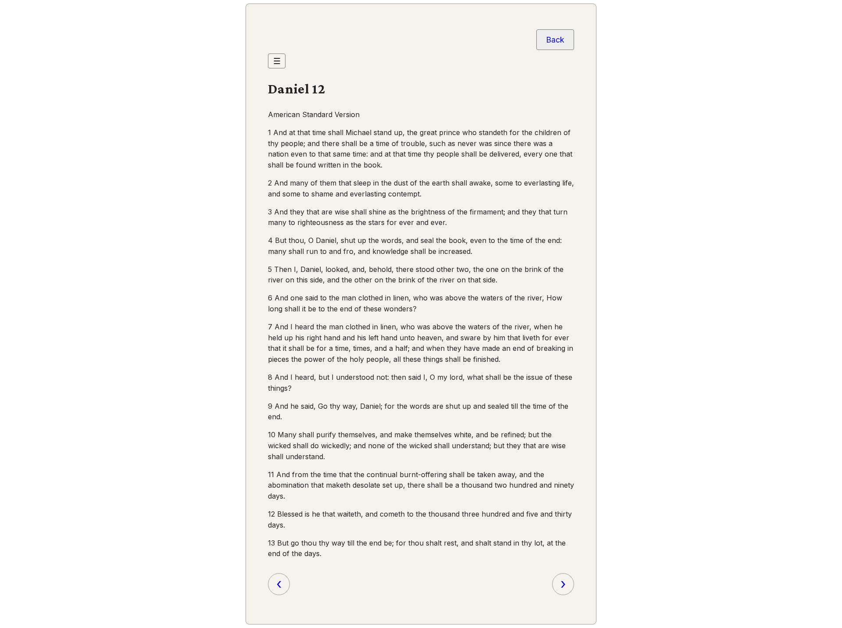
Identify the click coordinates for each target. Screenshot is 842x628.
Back (555, 39)
